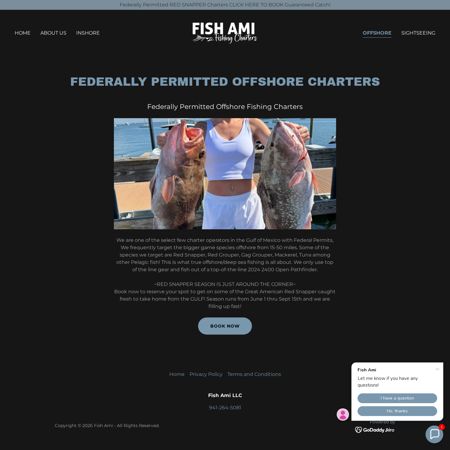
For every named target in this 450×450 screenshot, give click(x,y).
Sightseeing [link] (418, 33)
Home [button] (177, 374)
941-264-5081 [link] (225, 408)
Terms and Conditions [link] (254, 374)
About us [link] (53, 33)
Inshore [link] (88, 33)
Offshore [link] (377, 33)
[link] (225, 33)
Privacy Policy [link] (206, 374)
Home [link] (23, 33)
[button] (434, 434)
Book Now (225, 326)
